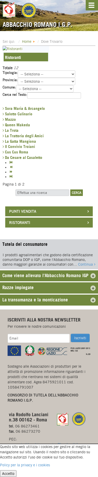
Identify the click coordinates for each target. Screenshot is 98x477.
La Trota (11, 130)
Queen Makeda (17, 124)
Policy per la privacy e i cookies (25, 465)
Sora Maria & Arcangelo (24, 108)
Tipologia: (10, 73)
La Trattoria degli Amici (24, 135)
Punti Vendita (22, 211)
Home (26, 41)
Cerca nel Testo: (15, 95)
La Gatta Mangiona (20, 141)
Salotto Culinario (18, 113)
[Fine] (11, 177)
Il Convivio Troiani (19, 146)
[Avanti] (11, 172)
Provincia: (10, 80)
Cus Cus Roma (16, 152)
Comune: (9, 87)
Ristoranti (13, 57)
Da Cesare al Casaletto (23, 157)
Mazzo (10, 119)
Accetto (8, 474)
